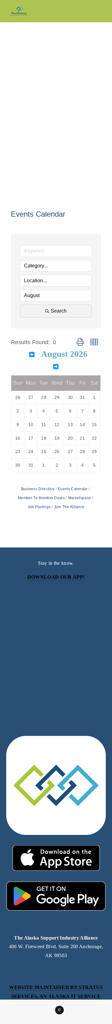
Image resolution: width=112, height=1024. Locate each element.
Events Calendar (73, 489)
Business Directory (38, 489)
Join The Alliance (69, 507)
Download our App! (56, 577)
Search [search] (59, 310)
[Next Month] (55, 367)
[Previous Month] (32, 355)
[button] (80, 342)
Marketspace (79, 498)
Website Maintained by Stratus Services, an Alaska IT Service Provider (56, 996)
